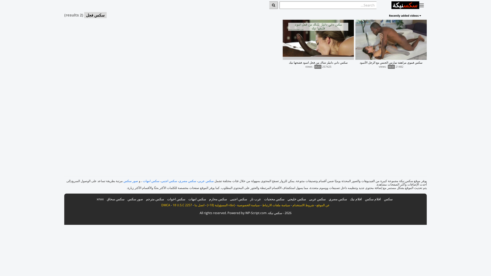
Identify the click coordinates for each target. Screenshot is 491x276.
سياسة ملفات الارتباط (276, 205)
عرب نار (255, 199)
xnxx (100, 199)
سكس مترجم (155, 199)
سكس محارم (218, 199)
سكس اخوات (176, 199)
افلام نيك (356, 199)
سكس (388, 199)
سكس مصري (187, 181)
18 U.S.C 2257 (182, 205)
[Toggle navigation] (423, 4)
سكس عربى (317, 199)
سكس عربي (206, 181)
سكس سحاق (115, 199)
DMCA (165, 205)
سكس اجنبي (169, 181)
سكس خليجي (297, 199)
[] (273, 5)
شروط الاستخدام (303, 205)
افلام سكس (373, 199)
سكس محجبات (274, 199)
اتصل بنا (199, 205)
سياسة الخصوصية (248, 205)
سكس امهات (151, 181)
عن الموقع (323, 205)
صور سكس (131, 181)
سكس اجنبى (238, 199)
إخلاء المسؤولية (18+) (221, 205)
